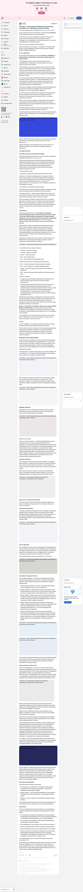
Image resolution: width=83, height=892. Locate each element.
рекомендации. (4, 122)
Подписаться (54, 23)
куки (8, 889)
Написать (72, 18)
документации (38, 158)
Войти (79, 18)
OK (14, 889)
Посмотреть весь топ (69, 220)
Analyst (24, 23)
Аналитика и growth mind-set (47, 30)
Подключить (68, 602)
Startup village (22, 230)
